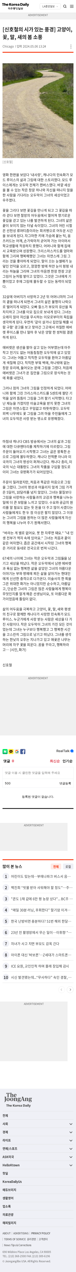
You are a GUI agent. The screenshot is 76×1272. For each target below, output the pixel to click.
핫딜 (5, 1173)
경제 (5, 1132)
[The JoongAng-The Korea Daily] (18, 1100)
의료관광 (8, 1214)
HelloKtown (11, 1165)
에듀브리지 (9, 1190)
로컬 (68, 866)
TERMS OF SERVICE (15, 1239)
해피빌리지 (9, 1223)
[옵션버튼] (70, 46)
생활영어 (8, 1198)
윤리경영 (31, 1239)
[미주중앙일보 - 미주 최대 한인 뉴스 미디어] (15, 6)
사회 (5, 1124)
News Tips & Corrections (17, 1245)
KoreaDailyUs (12, 1181)
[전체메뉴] (71, 6)
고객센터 (43, 1239)
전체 (56, 866)
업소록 (7, 1206)
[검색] (65, 6)
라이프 (7, 1140)
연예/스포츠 (10, 1148)
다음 (70, 989)
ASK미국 (8, 1157)
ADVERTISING (20, 1233)
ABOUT (7, 1233)
